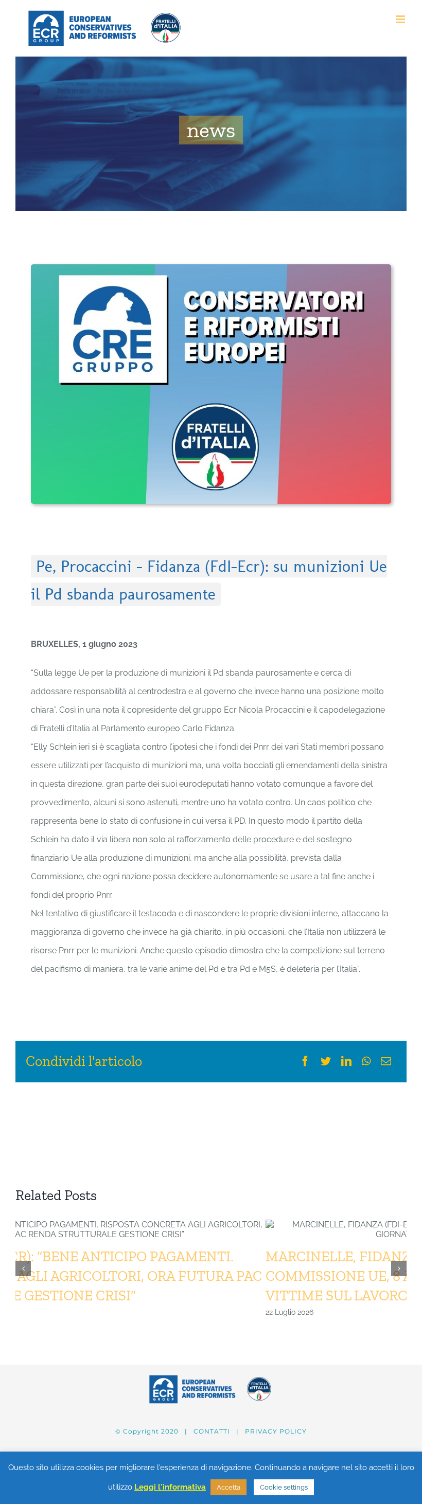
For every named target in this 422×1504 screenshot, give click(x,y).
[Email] (386, 1061)
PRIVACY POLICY (276, 1431)
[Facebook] (305, 1061)
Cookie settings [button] (284, 1487)
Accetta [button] (228, 1487)
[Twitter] (325, 1061)
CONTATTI (212, 1431)
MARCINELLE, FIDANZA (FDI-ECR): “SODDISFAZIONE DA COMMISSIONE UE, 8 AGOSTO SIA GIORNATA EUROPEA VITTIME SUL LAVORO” (196, 1276)
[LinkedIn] (346, 1061)
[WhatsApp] (366, 1061)
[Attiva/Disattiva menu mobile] (401, 19)
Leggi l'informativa (170, 1487)
